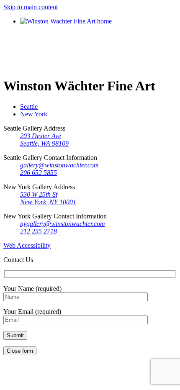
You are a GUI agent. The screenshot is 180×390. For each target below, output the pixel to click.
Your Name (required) (32, 288)
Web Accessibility (27, 245)
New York (33, 114)
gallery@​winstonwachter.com (59, 165)
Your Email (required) (32, 311)
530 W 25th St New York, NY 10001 (48, 198)
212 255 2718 (38, 231)
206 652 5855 (38, 172)
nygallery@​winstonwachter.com (62, 223)
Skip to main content (30, 6)
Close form (20, 351)
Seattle (29, 106)
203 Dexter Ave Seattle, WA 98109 (44, 139)
